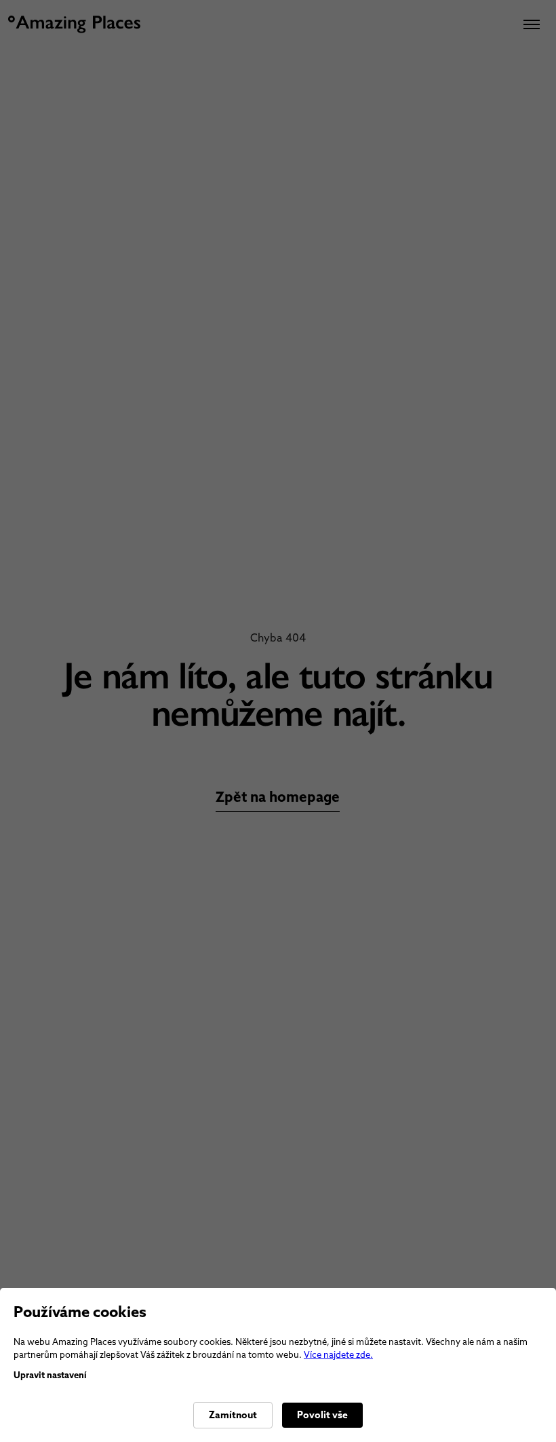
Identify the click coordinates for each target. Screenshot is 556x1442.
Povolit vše (322, 1415)
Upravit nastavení (50, 1375)
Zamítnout (233, 1415)
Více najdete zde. (338, 1355)
